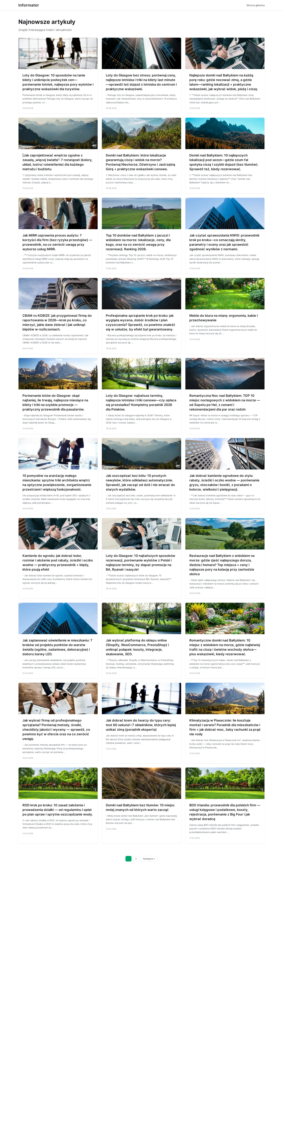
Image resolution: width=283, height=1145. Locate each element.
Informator (28, 5)
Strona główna (255, 5)
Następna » (149, 858)
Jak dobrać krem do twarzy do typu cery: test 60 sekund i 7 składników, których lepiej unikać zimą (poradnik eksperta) (141, 725)
